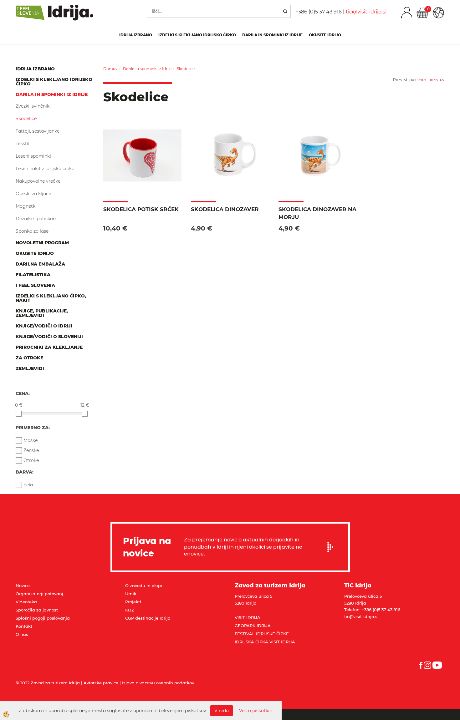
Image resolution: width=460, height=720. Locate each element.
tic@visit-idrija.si (366, 12)
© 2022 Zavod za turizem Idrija (48, 682)
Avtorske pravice (101, 682)
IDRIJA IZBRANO (135, 35)
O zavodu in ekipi (143, 585)
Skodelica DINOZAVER (225, 209)
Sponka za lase (32, 231)
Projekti (133, 601)
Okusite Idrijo (325, 35)
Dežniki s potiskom (37, 218)
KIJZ (129, 609)
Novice (23, 585)
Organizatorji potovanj (39, 593)
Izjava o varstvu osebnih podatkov (158, 682)
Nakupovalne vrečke (38, 181)
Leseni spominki (33, 156)
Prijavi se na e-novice (332, 547)
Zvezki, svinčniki (33, 106)
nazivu (434, 79)
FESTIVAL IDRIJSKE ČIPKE (262, 633)
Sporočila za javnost (37, 609)
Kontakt (24, 626)
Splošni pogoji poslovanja (43, 618)
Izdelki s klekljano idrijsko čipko (197, 35)
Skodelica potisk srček (141, 209)
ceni (419, 79)
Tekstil (22, 143)
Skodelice (26, 118)
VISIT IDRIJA (247, 617)
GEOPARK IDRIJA (253, 625)
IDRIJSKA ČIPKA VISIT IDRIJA (265, 641)
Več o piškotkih (255, 710)
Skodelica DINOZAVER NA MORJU (317, 213)
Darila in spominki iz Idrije (272, 35)
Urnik (130, 593)
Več (142, 158)
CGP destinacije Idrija (148, 618)
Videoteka (26, 601)
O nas (22, 634)
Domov (110, 68)
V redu (221, 710)
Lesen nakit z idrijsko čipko (45, 168)
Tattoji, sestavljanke (37, 131)
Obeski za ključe (33, 193)
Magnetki (26, 206)
